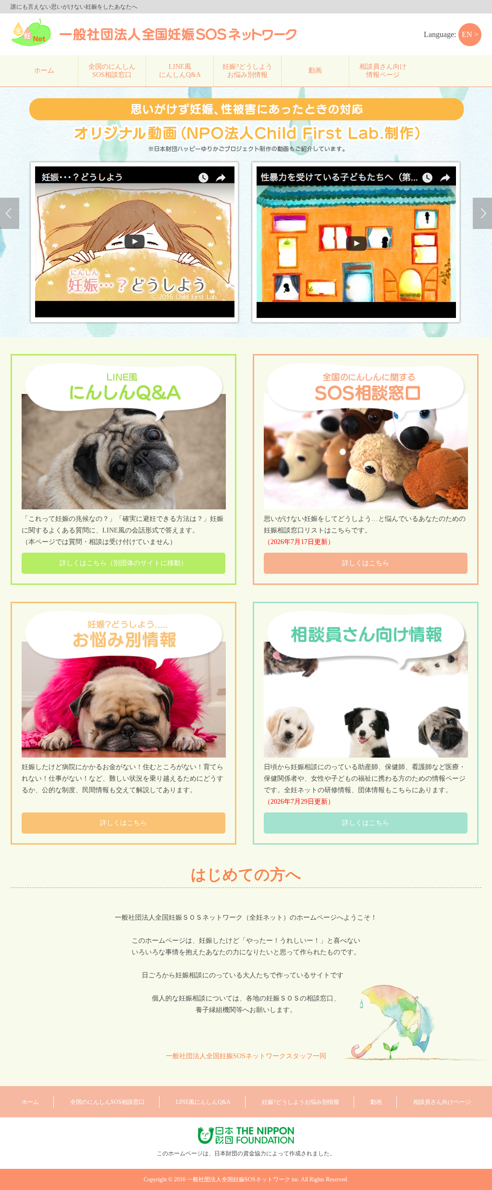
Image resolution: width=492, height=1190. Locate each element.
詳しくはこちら (365, 563)
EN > (470, 34)
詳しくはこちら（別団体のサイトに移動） (123, 563)
